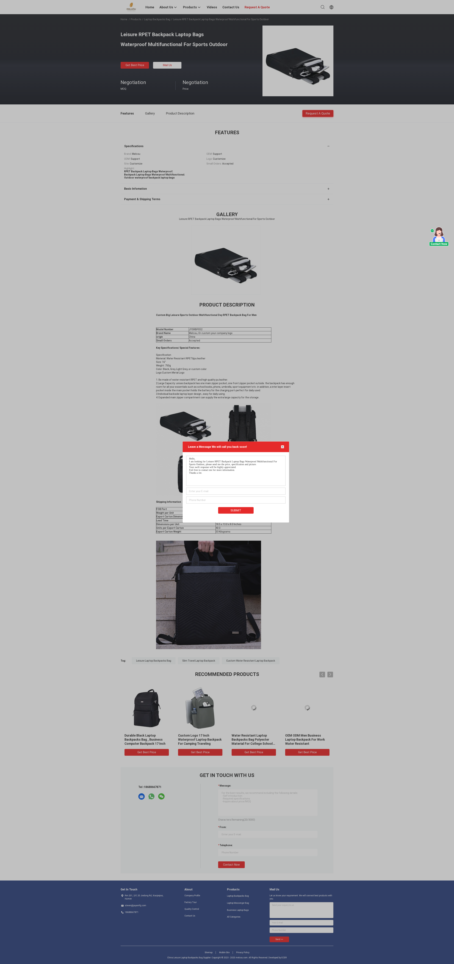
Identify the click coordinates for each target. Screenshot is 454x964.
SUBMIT (236, 510)
